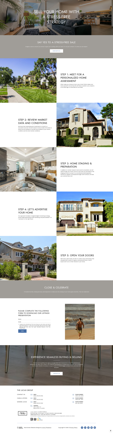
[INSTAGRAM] (85, 427)
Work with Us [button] (56, 51)
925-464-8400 (79, 403)
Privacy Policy (22, 327)
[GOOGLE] (91, 427)
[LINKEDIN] (88, 427)
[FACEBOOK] (82, 427)
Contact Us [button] (56, 373)
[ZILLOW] (95, 427)
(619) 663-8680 (58, 413)
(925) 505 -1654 (79, 399)
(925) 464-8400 (79, 395)
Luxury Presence (46, 427)
